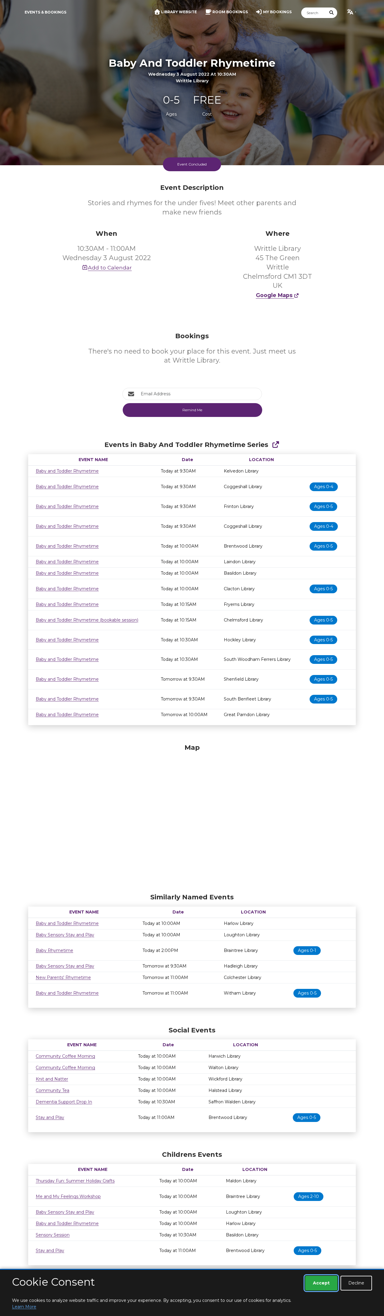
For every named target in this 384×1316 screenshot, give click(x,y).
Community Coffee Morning (65, 1056)
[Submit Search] (332, 13)
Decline (356, 1283)
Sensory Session (53, 1235)
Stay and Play (50, 1117)
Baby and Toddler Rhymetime (67, 471)
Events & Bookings (45, 12)
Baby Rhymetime (54, 950)
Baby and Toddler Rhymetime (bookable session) (87, 620)
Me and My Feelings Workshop (68, 1196)
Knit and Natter (52, 1079)
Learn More (24, 1306)
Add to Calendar (110, 267)
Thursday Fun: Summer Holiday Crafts (75, 1181)
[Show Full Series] (276, 445)
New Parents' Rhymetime (63, 977)
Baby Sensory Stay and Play (65, 935)
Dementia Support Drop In (64, 1102)
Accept (321, 1283)
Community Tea (52, 1090)
